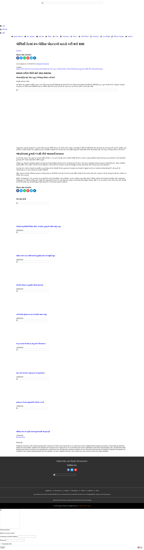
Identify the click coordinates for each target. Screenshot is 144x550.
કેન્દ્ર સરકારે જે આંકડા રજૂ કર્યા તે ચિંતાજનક (31, 343)
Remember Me (7, 544)
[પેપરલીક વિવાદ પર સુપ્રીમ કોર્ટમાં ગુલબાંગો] (32, 262)
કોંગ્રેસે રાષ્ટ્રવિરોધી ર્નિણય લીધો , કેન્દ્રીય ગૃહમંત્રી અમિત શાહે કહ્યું (38, 226)
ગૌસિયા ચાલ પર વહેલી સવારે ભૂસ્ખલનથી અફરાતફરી (33, 431)
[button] (17, 58)
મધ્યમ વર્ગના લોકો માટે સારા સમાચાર (27, 69)
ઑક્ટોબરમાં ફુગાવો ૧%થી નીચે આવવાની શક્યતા (87, 69)
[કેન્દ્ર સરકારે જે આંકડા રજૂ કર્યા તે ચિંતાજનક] (32, 320)
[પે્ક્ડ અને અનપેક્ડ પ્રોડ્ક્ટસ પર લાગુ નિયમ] (32, 350)
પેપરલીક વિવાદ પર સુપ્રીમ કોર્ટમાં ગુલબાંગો (29, 285)
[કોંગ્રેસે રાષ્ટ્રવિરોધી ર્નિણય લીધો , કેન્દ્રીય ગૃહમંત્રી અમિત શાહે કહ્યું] (32, 203)
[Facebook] (68, 469)
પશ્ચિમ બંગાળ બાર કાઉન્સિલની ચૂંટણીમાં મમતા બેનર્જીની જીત (35, 256)
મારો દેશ (18, 51)
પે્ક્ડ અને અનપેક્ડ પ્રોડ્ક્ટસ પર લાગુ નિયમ (30, 373)
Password (3, 540)
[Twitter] (72, 469)
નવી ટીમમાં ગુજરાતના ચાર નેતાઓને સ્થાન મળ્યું (31, 314)
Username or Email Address (8, 536)
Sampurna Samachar (42, 64)
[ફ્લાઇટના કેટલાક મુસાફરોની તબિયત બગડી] (32, 379)
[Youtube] (75, 469)
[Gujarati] (141, 547)
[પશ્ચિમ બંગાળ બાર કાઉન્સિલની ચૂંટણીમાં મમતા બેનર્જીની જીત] (32, 232)
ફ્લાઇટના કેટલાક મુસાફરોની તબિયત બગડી (30, 402)
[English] (138, 547)
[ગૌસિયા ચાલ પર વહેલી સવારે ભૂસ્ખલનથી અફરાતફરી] (32, 408)
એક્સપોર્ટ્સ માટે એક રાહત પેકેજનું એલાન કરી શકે (55, 69)
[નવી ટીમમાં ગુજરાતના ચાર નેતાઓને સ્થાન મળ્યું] (32, 291)
